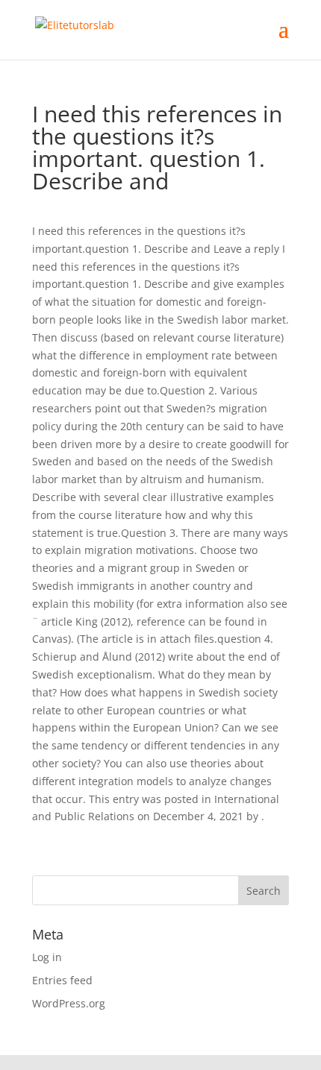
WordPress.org (68, 1003)
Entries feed (62, 980)
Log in (47, 957)
